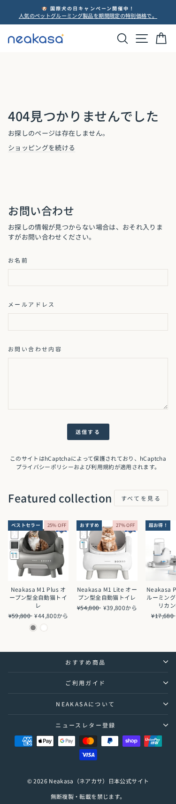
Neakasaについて (85, 704)
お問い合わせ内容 (35, 349)
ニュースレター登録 (85, 725)
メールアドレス (31, 304)
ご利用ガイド (85, 683)
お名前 (18, 260)
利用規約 (102, 467)
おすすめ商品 (85, 662)
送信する (88, 431)
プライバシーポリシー (45, 467)
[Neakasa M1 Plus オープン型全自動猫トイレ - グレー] (33, 627)
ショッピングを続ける (42, 147)
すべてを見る (141, 498)
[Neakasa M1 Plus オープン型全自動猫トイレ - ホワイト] (43, 627)
